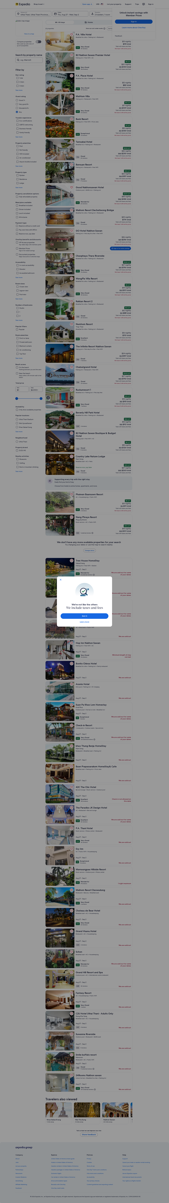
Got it (84, 616)
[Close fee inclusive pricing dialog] (60, 579)
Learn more (84, 622)
